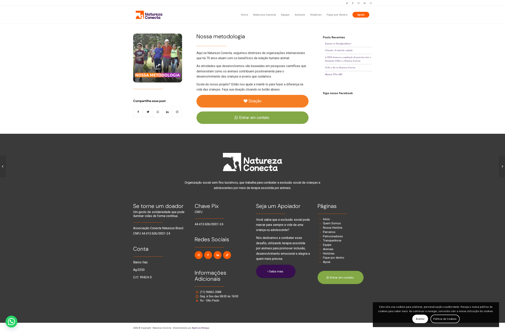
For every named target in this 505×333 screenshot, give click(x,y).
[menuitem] (347, 3)
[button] (11, 321)
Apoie (326, 262)
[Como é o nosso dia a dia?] (3, 166)
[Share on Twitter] (148, 112)
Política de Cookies (444, 319)
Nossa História (332, 227)
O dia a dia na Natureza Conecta (340, 67)
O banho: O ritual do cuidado (339, 50)
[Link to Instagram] (177, 112)
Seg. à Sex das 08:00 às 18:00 (219, 296)
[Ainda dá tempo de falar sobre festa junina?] (502, 166)
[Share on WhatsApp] (157, 112)
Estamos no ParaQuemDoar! (338, 43)
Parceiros (329, 232)
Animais (328, 249)
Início (326, 219)
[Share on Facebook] (138, 112)
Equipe (327, 245)
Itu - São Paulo (209, 300)
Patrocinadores (333, 236)
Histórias (329, 253)
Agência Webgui (200, 328)
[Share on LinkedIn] (167, 112)
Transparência (332, 240)
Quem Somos (332, 223)
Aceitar (420, 319)
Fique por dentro (333, 257)
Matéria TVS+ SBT (333, 74)
